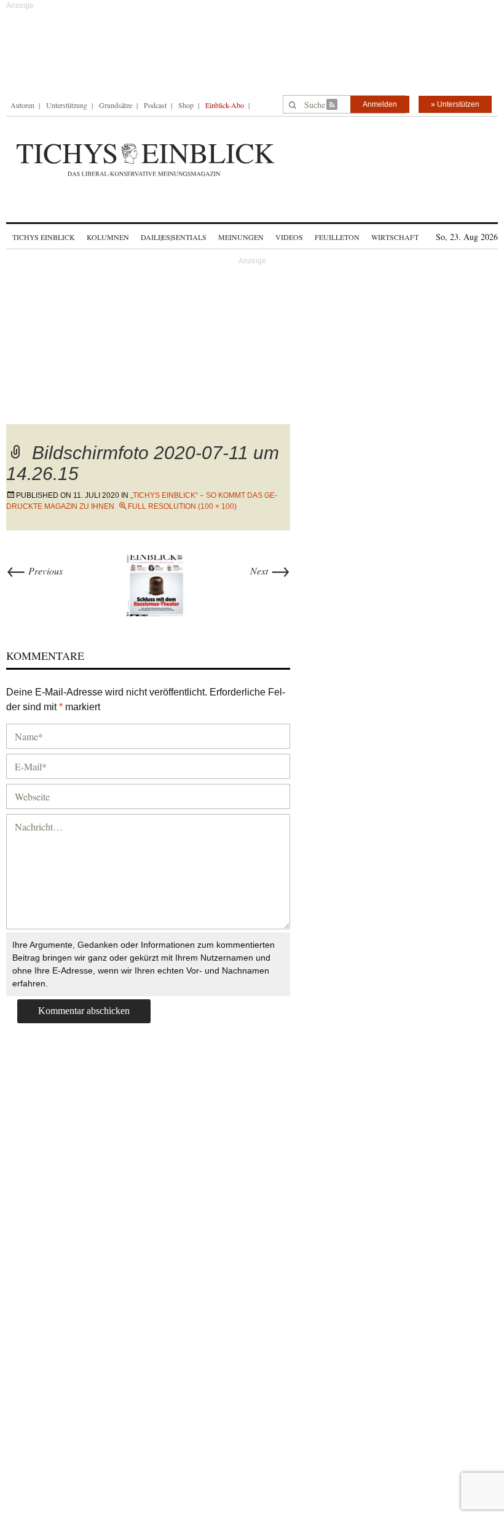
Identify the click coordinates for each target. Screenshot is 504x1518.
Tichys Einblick (43, 237)
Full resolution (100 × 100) (182, 506)
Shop (186, 105)
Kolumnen (108, 237)
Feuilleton (337, 237)
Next (270, 570)
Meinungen (241, 237)
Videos (289, 237)
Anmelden (380, 104)
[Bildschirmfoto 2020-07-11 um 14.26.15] (156, 583)
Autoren (22, 105)
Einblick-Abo (224, 105)
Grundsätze (115, 105)
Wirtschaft (395, 237)
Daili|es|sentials (174, 237)
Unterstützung (66, 105)
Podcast (155, 105)
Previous (34, 570)
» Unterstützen (455, 104)
